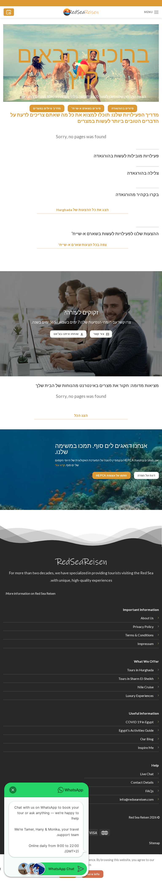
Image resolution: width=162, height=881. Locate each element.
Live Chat (147, 774)
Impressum (146, 644)
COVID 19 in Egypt (140, 722)
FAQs (149, 791)
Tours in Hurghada (140, 670)
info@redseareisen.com (137, 799)
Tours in (136, 679)
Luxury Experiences (140, 696)
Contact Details (142, 782)
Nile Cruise (146, 687)
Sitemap (154, 843)
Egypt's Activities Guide (136, 730)
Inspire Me (146, 748)
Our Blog (147, 739)
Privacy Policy (143, 627)
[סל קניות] (9, 12)
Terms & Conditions (139, 635)
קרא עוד (60, 465)
